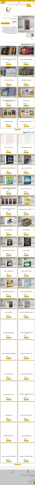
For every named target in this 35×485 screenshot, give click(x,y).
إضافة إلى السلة (5, 23)
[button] (19, 17)
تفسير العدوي (15, 16)
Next (32, 39)
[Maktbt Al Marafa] (34, 482)
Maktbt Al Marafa (30, 482)
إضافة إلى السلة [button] (26, 64)
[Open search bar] (0, 3)
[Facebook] (16, 0)
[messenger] (15, 0)
